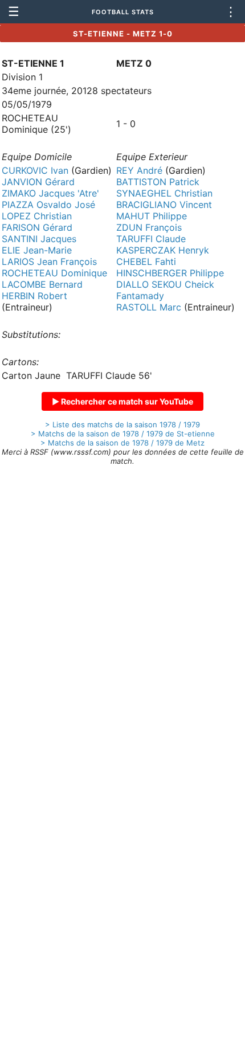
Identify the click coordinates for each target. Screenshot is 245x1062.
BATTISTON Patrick (157, 181)
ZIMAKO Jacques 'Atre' (50, 193)
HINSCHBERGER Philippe (170, 273)
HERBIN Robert (34, 295)
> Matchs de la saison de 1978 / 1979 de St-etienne (123, 433)
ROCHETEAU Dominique (54, 273)
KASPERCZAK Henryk (162, 250)
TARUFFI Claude (151, 238)
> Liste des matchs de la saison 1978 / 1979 (122, 424)
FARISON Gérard (37, 227)
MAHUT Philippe (151, 216)
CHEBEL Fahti (146, 261)
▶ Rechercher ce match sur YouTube (122, 401)
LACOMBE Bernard (42, 284)
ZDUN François (149, 227)
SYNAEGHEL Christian (164, 193)
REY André (139, 170)
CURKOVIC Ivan (35, 170)
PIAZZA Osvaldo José (48, 204)
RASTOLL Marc (148, 307)
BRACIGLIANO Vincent (164, 204)
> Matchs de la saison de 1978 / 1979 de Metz (122, 442)
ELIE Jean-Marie (37, 250)
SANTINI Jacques (39, 238)
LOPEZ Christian (37, 216)
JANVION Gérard (38, 181)
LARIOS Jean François (49, 261)
